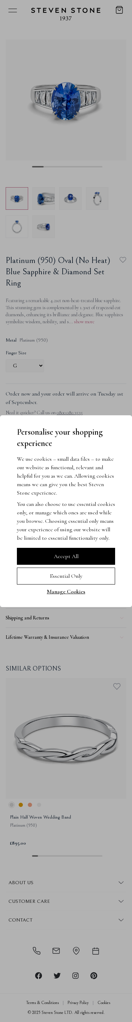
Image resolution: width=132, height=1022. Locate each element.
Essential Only (66, 576)
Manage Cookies (66, 591)
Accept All (66, 556)
